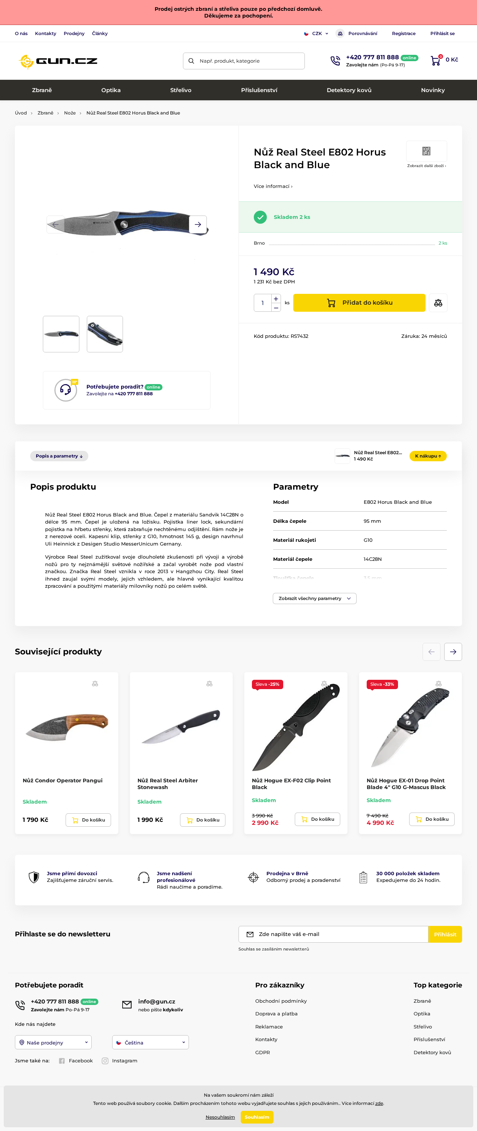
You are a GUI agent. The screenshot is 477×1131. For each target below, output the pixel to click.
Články (100, 33)
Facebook (81, 1061)
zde (379, 1103)
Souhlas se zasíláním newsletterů (273, 949)
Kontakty (45, 33)
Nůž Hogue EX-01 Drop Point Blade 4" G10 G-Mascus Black (406, 784)
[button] (198, 224)
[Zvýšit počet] (276, 298)
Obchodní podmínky (281, 1001)
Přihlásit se (442, 33)
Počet (263, 303)
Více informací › (273, 186)
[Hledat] (191, 61)
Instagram (125, 1061)
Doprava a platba (276, 1014)
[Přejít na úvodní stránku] (58, 61)
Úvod (21, 113)
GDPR (262, 1052)
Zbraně (45, 113)
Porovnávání (362, 33)
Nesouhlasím (220, 1117)
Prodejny (74, 33)
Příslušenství (429, 1039)
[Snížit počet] (276, 307)
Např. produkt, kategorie (230, 61)
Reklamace (269, 1027)
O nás (21, 33)
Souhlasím (257, 1117)
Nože (70, 113)
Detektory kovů (432, 1052)
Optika (422, 1014)
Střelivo (423, 1027)
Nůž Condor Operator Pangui (62, 780)
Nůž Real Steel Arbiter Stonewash (168, 784)
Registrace (404, 33)
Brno (259, 243)
